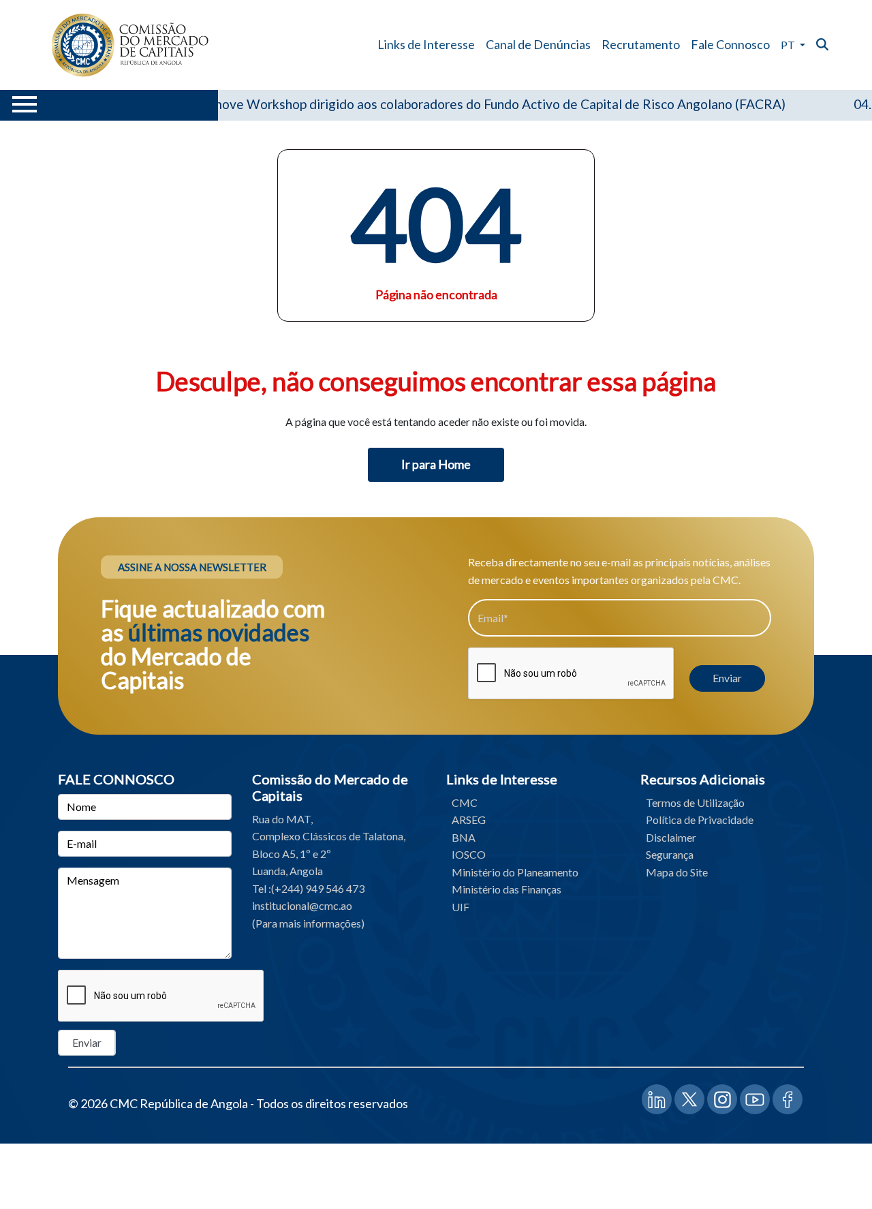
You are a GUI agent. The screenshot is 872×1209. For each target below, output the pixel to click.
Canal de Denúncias (538, 44)
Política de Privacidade (699, 819)
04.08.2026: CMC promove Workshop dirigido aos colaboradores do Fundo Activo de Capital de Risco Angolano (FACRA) (410, 104)
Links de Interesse (426, 44)
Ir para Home (436, 464)
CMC (465, 802)
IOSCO (469, 854)
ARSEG (469, 819)
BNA (464, 837)
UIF (460, 906)
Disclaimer (671, 837)
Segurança (670, 854)
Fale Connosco (730, 44)
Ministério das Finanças (506, 889)
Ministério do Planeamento (515, 872)
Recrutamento (641, 44)
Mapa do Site (677, 872)
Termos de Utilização (695, 802)
